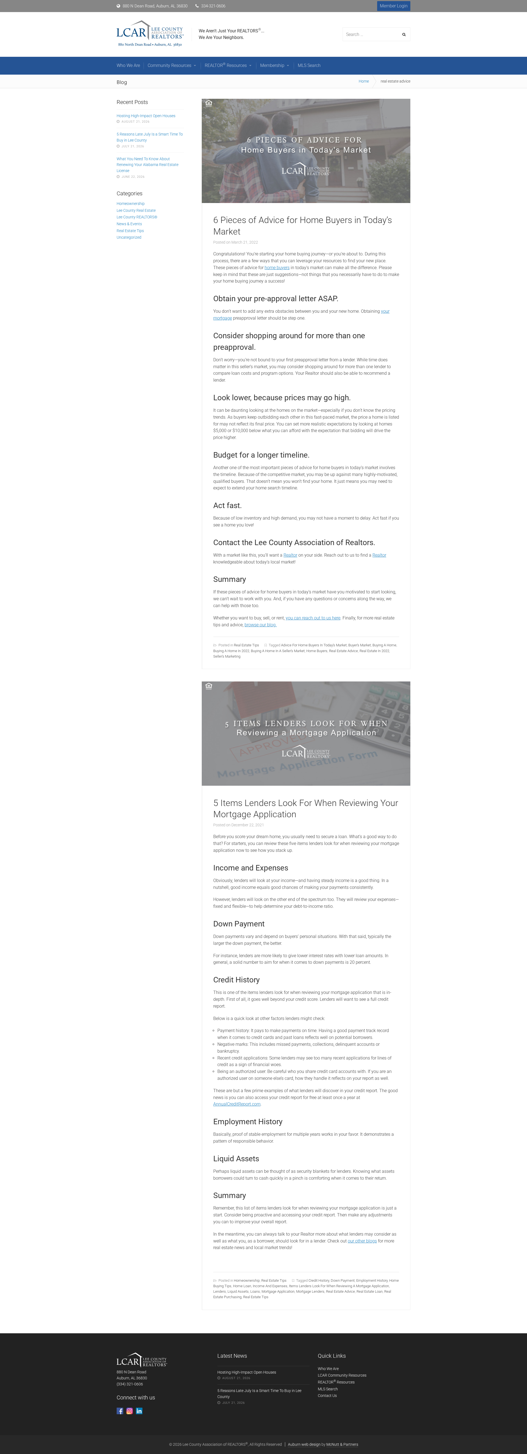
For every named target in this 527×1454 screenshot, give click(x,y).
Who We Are (328, 1368)
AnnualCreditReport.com (236, 1104)
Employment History (372, 1280)
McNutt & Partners (342, 1444)
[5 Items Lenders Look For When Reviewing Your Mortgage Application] (306, 784)
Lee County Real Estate (136, 210)
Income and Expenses (270, 1286)
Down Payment (343, 1280)
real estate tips (255, 1297)
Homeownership (247, 1280)
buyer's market (359, 645)
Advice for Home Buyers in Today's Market (314, 645)
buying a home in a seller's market (278, 651)
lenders (219, 1291)
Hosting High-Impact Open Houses (146, 116)
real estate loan (370, 1291)
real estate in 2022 (374, 651)
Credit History (319, 1280)
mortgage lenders (310, 1291)
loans (255, 1291)
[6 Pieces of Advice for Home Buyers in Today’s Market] (306, 201)
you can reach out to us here (313, 618)
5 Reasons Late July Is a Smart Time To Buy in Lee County (150, 137)
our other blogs (362, 1241)
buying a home (384, 645)
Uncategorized (129, 237)
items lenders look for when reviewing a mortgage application (339, 1286)
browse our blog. (261, 624)
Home (364, 81)
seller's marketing (226, 656)
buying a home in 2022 (231, 651)
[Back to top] (510, 1437)
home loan (242, 1286)
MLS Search (328, 1389)
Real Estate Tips (246, 645)
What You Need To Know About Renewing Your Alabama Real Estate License (147, 165)
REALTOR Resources (336, 1382)
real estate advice (343, 651)
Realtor (290, 555)
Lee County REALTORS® (137, 217)
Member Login (394, 6)
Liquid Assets (238, 1291)
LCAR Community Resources (342, 1375)
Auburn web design (304, 1444)
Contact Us (327, 1395)
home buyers (277, 267)
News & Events (129, 224)
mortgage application (278, 1291)
